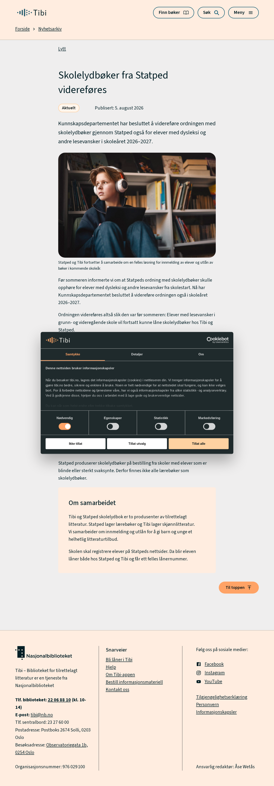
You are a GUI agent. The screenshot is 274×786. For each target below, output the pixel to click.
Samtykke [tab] (73, 354)
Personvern (207, 704)
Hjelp (111, 667)
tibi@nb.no (42, 715)
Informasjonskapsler (216, 712)
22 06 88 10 (59, 700)
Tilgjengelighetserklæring (221, 697)
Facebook (214, 664)
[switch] (113, 426)
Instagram (215, 672)
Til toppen (235, 588)
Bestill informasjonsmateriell (134, 682)
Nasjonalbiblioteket (34, 685)
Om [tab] (201, 354)
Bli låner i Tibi (119, 659)
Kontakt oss (117, 689)
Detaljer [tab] (137, 354)
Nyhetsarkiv (50, 29)
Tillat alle (198, 443)
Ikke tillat (75, 443)
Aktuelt (69, 108)
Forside (22, 29)
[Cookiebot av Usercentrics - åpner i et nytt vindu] (210, 340)
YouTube (213, 681)
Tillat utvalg (137, 443)
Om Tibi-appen (120, 674)
